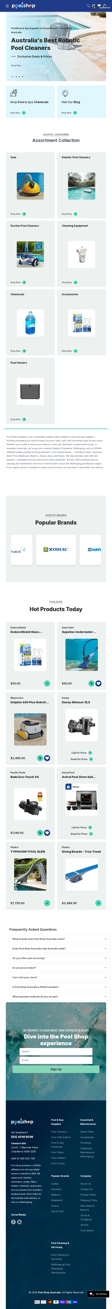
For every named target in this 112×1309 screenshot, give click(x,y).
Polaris (55, 1205)
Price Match (87, 1230)
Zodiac (54, 1183)
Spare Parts (87, 1131)
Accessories (87, 1137)
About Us (85, 1183)
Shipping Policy (88, 1200)
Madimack (56, 1200)
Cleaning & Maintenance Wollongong (87, 1152)
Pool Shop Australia (49, 1292)
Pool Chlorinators (61, 1137)
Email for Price (79, 759)
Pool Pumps (58, 1163)
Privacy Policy (88, 1194)
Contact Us (86, 1189)
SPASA (84, 1225)
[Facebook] (13, 1222)
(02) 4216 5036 (22, 1137)
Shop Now (16, 65)
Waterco (56, 1194)
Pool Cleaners (59, 1131)
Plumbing (85, 1142)
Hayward (56, 1189)
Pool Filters (57, 1152)
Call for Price (78, 752)
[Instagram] (19, 1222)
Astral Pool (57, 1211)
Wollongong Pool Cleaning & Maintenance (60, 1268)
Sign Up (56, 1069)
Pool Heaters (58, 1157)
